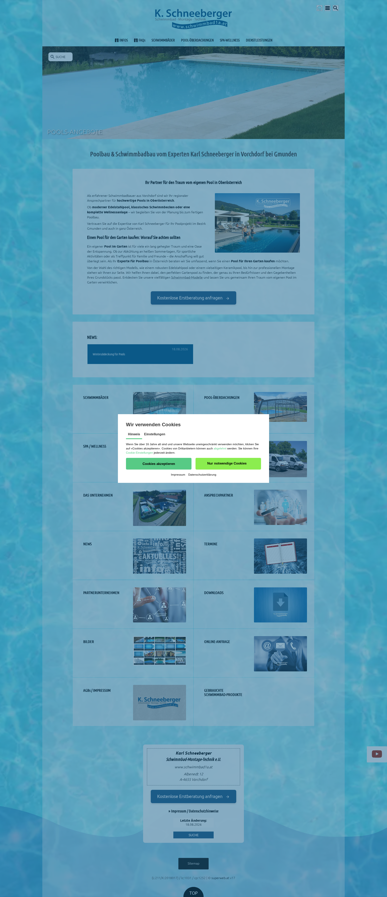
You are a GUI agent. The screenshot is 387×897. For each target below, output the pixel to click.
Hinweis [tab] (134, 434)
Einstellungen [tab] (154, 434)
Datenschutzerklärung (202, 474)
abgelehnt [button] (220, 448)
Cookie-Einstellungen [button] (139, 452)
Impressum (178, 474)
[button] (158, 464)
